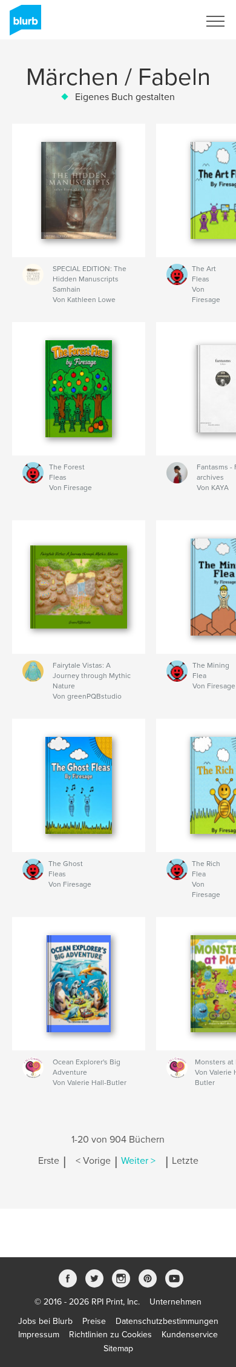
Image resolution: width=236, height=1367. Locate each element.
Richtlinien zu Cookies (110, 1334)
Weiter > (138, 1161)
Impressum (38, 1334)
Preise (94, 1321)
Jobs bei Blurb (45, 1321)
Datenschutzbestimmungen (167, 1321)
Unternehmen (175, 1302)
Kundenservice (190, 1334)
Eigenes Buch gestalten (125, 97)
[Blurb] (23, 25)
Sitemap (118, 1348)
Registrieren (161, 21)
